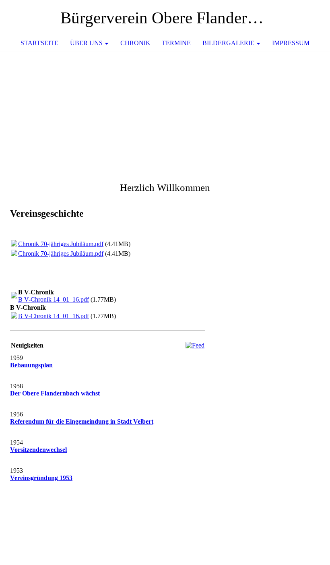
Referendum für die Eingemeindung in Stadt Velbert (81, 421)
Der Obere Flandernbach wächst (55, 393)
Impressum (290, 42)
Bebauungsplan (31, 365)
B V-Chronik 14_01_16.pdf (53, 299)
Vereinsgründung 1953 (41, 477)
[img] (300, 18)
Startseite (39, 42)
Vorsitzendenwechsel (38, 449)
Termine (176, 42)
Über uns (86, 42)
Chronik (135, 42)
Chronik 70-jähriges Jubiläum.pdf (60, 243)
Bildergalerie (228, 42)
